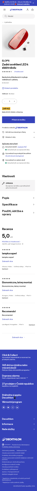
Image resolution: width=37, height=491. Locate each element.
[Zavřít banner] (33, 3)
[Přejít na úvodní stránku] (16, 10)
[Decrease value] (4, 101)
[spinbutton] (9, 101)
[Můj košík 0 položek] (32, 9)
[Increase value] (14, 101)
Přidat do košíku (18, 120)
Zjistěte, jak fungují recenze (11, 244)
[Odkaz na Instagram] (12, 407)
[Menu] (4, 9)
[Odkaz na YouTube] (8, 407)
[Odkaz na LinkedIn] (17, 407)
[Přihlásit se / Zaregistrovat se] (27, 9)
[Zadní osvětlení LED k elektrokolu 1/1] (18, 41)
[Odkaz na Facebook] (3, 407)
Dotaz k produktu (11, 88)
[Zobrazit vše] (3, 22)
